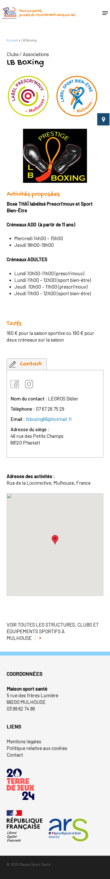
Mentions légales (24, 741)
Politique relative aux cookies (37, 748)
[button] (105, 13)
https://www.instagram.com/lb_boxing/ (30, 383)
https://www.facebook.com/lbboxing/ (15, 383)
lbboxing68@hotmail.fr (49, 419)
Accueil (12, 40)
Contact (15, 755)
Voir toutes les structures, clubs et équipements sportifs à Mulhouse (53, 631)
